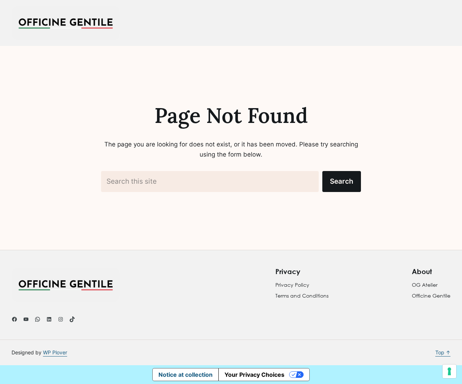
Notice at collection (185, 374)
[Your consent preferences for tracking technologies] (449, 371)
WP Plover (55, 352)
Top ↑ (442, 352)
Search (341, 181)
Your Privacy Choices (254, 374)
